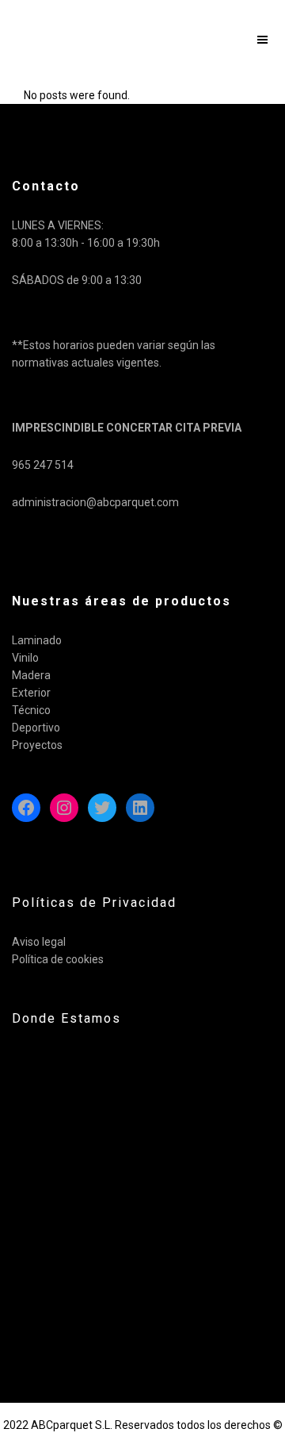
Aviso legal (39, 941)
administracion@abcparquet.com (95, 502)
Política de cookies (58, 959)
